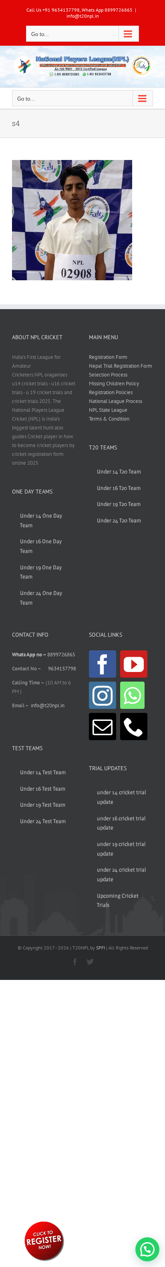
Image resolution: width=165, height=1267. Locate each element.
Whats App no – (29, 654)
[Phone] (133, 726)
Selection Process (108, 374)
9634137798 (62, 668)
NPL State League (108, 410)
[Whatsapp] (132, 695)
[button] (147, 1249)
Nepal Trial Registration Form (120, 365)
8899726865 (61, 654)
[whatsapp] (44, 1223)
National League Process (115, 401)
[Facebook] (102, 664)
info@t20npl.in (82, 16)
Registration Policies (111, 392)
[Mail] (102, 726)
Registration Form (108, 357)
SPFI (100, 948)
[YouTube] (133, 664)
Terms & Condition (109, 418)
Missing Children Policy (114, 383)
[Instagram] (102, 695)
